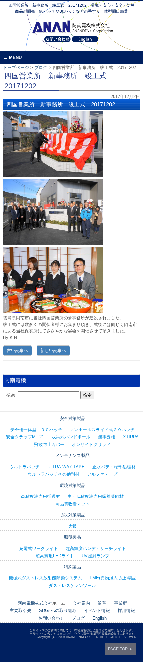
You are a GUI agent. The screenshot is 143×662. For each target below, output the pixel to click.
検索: (11, 394)
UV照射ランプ (95, 555)
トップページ (16, 67)
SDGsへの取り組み (57, 610)
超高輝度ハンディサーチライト (96, 548)
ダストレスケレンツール (72, 585)
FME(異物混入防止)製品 (113, 577)
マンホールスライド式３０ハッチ (102, 429)
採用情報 (126, 610)
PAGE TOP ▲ (120, 649)
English (99, 618)
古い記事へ (17, 350)
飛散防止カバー (49, 444)
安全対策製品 (72, 418)
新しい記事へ (53, 350)
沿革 (102, 603)
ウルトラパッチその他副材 (53, 474)
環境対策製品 (72, 485)
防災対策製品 (72, 514)
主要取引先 (20, 610)
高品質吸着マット (72, 503)
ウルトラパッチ (24, 466)
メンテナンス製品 (72, 455)
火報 (72, 526)
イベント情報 (97, 610)
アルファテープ (102, 474)
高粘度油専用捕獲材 (40, 496)
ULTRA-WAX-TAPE (66, 466)
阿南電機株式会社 (35, 603)
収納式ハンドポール (71, 436)
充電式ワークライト (38, 548)
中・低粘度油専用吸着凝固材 (96, 496)
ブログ (40, 67)
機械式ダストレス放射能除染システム (45, 577)
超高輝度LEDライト (55, 555)
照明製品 (72, 537)
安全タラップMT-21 (25, 436)
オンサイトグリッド (91, 444)
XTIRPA (131, 436)
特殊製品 (72, 566)
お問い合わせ (51, 618)
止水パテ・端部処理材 (114, 466)
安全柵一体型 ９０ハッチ (36, 429)
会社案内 (81, 603)
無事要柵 (106, 436)
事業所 (120, 603)
